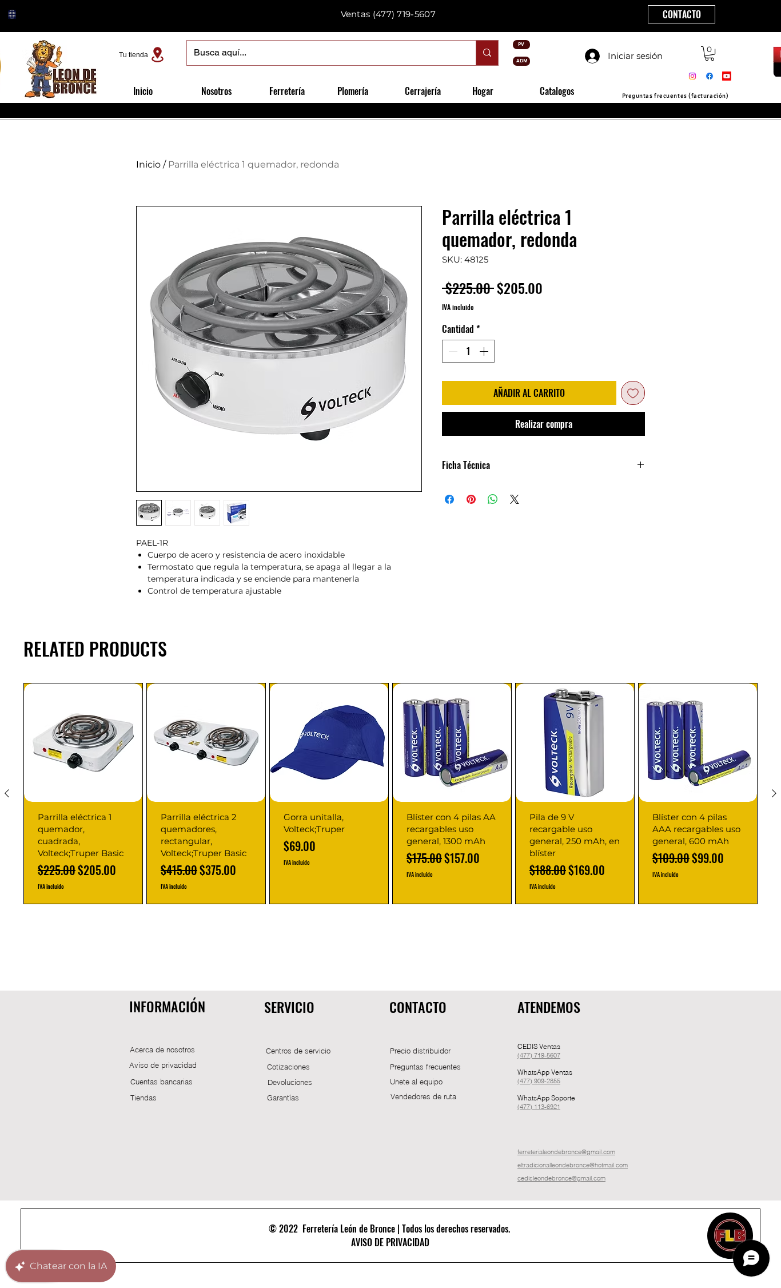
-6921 (552, 1107)
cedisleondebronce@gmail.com (561, 1178)
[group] (390, 793)
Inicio (148, 164)
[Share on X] (514, 499)
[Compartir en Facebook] (449, 499)
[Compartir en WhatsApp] (493, 499)
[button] (709, 53)
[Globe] (12, 14)
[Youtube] (726, 76)
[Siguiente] (774, 793)
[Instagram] (692, 76)
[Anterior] (7, 793)
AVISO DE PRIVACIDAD (390, 1242)
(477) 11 (529, 1107)
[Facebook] (709, 76)
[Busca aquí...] (487, 53)
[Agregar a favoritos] (633, 393)
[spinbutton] (468, 351)
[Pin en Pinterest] (471, 499)
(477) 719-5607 (404, 14)
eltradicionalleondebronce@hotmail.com (572, 1165)
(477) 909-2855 (538, 1081)
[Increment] (485, 351)
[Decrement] (452, 351)
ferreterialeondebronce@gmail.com (566, 1152)
